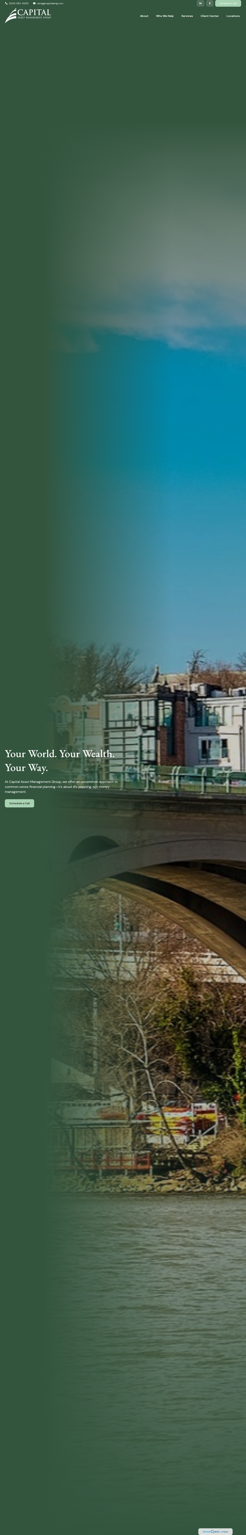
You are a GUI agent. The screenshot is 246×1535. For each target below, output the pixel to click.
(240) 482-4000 (19, 3)
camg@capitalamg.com (50, 3)
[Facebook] (210, 3)
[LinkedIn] (200, 3)
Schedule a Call (228, 3)
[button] (144, 16)
